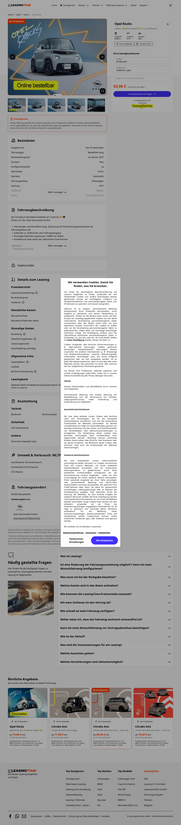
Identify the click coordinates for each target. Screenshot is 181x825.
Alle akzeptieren (104, 540)
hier (109, 340)
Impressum (91, 532)
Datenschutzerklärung (73, 532)
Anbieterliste (104, 532)
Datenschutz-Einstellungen (76, 540)
